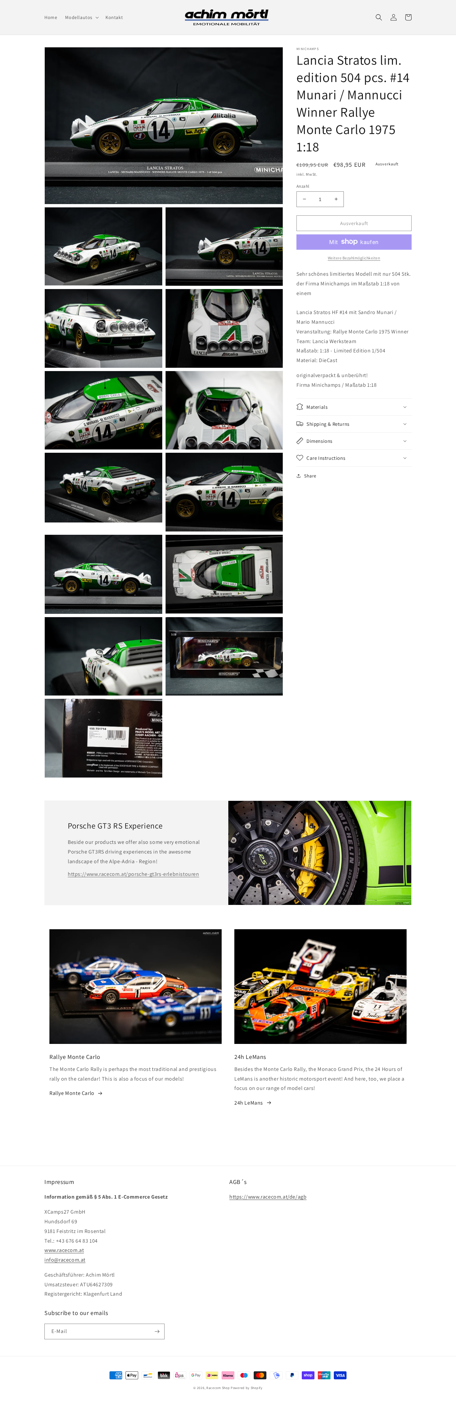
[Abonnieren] (157, 1331)
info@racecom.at (64, 1259)
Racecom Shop (218, 1388)
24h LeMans (248, 1102)
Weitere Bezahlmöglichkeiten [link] (354, 257)
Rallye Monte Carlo (71, 1093)
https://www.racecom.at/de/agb (267, 1196)
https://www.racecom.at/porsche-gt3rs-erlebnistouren (133, 874)
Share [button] (310, 475)
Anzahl (302, 186)
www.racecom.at (64, 1250)
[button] (81, 17)
